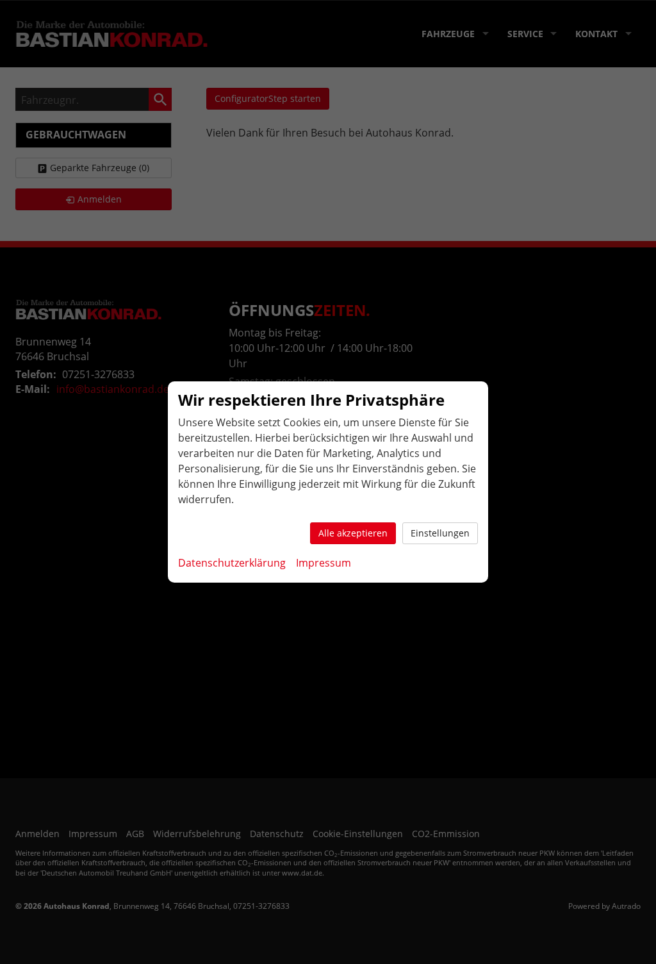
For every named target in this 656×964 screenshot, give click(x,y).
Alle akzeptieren (353, 533)
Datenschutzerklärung (232, 563)
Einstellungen (440, 533)
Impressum (323, 563)
